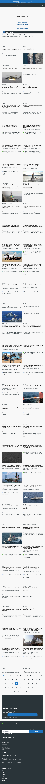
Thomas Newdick (5, 50)
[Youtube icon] (13, 755)
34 (12, 687)
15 (16, 679)
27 (24, 683)
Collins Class (5, 424)
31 (39, 683)
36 (20, 687)
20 (36, 679)
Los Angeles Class (27, 586)
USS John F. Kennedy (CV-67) (7, 484)
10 (37, 675)
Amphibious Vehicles (27, 163)
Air (3, 770)
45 (26, 691)
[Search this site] (42, 5)
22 (5, 683)
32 (5, 687)
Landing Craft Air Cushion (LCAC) (29, 364)
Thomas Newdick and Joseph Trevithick (31, 408)
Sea (3, 772)
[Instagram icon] (8, 755)
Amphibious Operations (22, 26)
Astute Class (4, 404)
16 (20, 679)
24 (12, 683)
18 (28, 679)
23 (8, 683)
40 (36, 687)
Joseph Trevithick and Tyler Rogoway (30, 652)
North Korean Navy (6, 504)
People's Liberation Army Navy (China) (30, 443)
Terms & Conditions (6, 748)
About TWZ (5, 739)
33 (8, 687)
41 (39, 687)
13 (8, 679)
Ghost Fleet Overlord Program (29, 524)
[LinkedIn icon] (10, 755)
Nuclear (4, 778)
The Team (4, 744)
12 (5, 679)
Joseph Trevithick (5, 128)
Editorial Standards (8, 737)
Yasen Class (4, 323)
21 (39, 679)
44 (22, 691)
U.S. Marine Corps (5, 65)
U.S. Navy (3, 46)
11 (41, 675)
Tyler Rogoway (26, 69)
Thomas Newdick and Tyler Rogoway (9, 388)
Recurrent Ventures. (8, 759)
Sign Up (36, 731)
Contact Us (5, 742)
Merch (3, 780)
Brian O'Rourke (26, 368)
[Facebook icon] (3, 755)
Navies (24, 46)
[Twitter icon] (5, 755)
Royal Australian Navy (27, 404)
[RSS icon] (15, 755)
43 (18, 691)
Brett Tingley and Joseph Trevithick (30, 468)
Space (3, 776)
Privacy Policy (16, 1)
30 (36, 683)
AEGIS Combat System (22, 22)
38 (28, 687)
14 (12, 679)
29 (32, 683)
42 (14, 691)
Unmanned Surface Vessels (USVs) (9, 443)
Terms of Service (6, 717)
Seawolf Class (26, 65)
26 (20, 683)
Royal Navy (4, 84)
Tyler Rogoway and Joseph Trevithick (30, 550)
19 (32, 679)
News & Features (6, 768)
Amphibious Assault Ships (22, 24)
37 (24, 687)
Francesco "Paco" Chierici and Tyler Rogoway (11, 307)
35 (16, 687)
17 (24, 679)
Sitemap (3, 749)
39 (32, 687)
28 (28, 683)
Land (3, 774)
